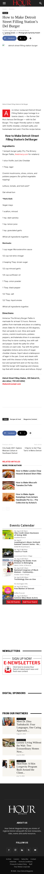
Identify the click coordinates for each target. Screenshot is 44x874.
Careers (16, 859)
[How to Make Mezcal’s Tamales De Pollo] (8, 485)
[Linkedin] (22, 850)
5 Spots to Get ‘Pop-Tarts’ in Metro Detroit (32, 449)
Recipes (11, 9)
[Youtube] (35, 850)
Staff (30, 864)
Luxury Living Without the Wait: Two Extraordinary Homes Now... (29, 747)
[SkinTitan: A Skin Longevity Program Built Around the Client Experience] (8, 764)
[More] (30, 38)
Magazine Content (30, 419)
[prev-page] (4, 508)
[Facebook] (8, 850)
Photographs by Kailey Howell (29, 33)
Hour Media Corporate (22, 867)
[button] (4, 3)
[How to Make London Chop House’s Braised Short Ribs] (8, 473)
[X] (28, 850)
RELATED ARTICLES (11, 462)
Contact (33, 859)
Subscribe (24, 859)
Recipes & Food (15, 419)
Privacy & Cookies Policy (18, 864)
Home (4, 9)
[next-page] (7, 508)
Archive (8, 859)
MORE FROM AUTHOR (12, 465)
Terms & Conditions (25, 862)
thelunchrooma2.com (11, 384)
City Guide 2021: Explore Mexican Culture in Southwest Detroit (12, 450)
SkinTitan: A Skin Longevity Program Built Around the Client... (27, 768)
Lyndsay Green (10, 33)
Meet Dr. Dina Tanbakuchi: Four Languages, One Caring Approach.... (29, 726)
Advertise (13, 862)
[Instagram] (15, 850)
